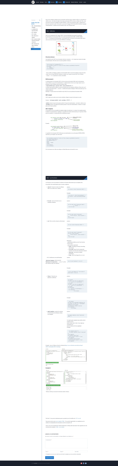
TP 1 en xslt (78, 418)
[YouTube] (81, 463)
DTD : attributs (34, 32)
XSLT (33, 48)
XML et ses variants (60, 427)
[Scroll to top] (114, 462)
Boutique (42, 2)
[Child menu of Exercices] (57, 2)
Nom (47, 451)
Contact (80, 2)
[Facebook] (83, 463)
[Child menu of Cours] (49, 2)
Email (61, 451)
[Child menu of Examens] (64, 2)
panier (85, 2)
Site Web (76, 451)
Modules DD (67, 2)
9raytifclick (35, 463)
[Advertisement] (59, 11)
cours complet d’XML (60, 421)
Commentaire (49, 439)
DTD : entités (34, 34)
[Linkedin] (86, 463)
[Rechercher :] (36, 20)
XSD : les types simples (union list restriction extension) (36, 41)
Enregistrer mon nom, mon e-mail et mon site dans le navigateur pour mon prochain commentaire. (63, 454)
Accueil (37, 2)
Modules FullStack (74, 2)
